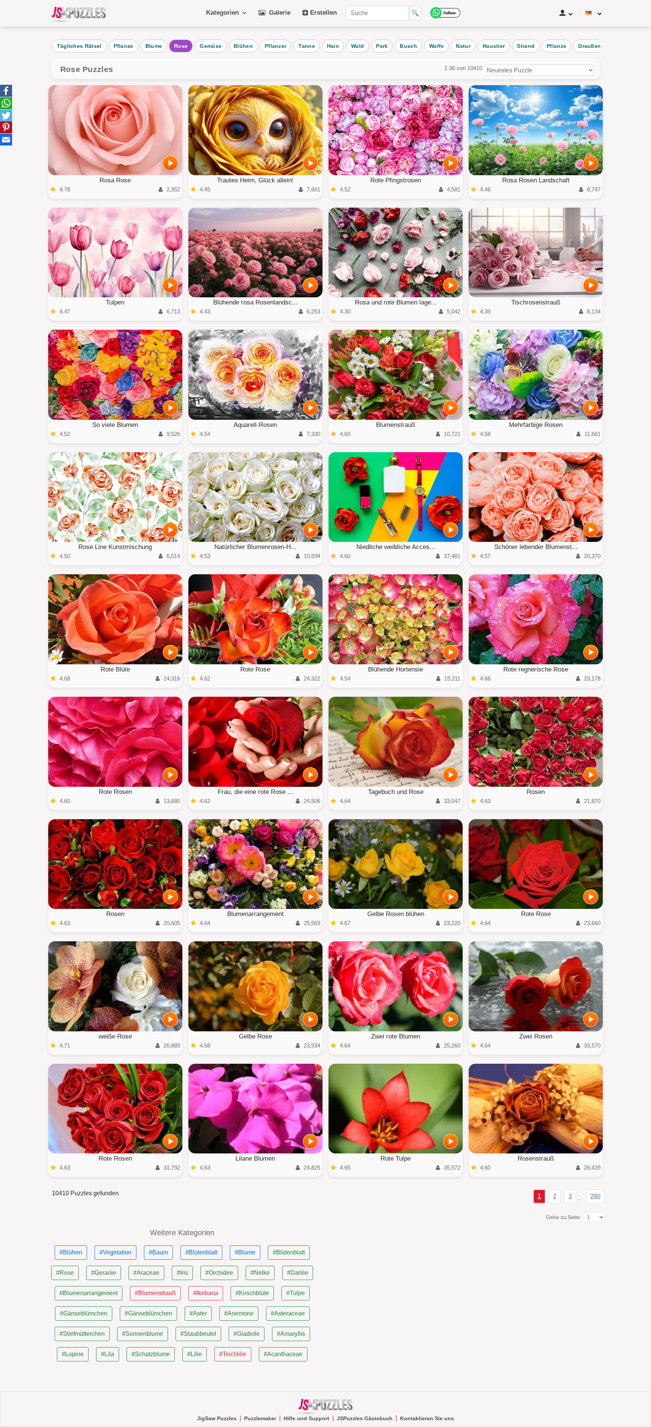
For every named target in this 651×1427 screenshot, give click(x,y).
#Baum (158, 1252)
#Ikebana (205, 1293)
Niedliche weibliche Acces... (395, 547)
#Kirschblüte (252, 1293)
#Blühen (71, 1252)
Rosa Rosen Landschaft (536, 180)
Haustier (494, 46)
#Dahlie (297, 1272)
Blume (153, 46)
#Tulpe (295, 1293)
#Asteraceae (288, 1313)
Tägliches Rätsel (79, 46)
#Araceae (146, 1272)
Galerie (277, 12)
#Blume (245, 1252)
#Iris (182, 1272)
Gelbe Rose (255, 1036)
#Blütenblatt (201, 1252)
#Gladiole (247, 1334)
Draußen (589, 46)
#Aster (198, 1313)
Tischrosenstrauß (535, 302)
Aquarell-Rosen (255, 424)
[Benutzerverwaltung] (566, 13)
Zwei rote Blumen (395, 1036)
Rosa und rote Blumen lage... (396, 302)
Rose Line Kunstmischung (115, 547)
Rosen (536, 791)
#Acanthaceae (283, 1354)
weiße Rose (115, 1036)
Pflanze (123, 46)
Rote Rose (255, 669)
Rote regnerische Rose (535, 669)
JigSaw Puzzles (217, 1418)
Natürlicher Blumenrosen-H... (255, 547)
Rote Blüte (115, 669)
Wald (357, 46)
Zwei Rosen (535, 1036)
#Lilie (194, 1354)
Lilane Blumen (255, 1158)
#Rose (65, 1272)
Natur (463, 46)
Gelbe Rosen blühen (395, 914)
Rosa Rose (115, 180)
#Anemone (239, 1313)
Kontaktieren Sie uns (427, 1418)
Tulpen (115, 302)
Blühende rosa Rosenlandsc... (255, 302)
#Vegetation (115, 1252)
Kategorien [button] (224, 12)
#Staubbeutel (198, 1334)
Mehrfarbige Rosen (535, 424)
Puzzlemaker (260, 1418)
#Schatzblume (150, 1354)
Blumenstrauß (395, 424)
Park (382, 46)
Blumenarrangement (255, 914)
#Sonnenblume (142, 1334)
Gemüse (211, 46)
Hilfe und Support (306, 1418)
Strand (526, 46)
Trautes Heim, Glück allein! (255, 180)
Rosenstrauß (536, 1158)
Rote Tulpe (396, 1158)
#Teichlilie (232, 1354)
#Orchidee (219, 1272)
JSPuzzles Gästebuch (365, 1418)
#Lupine (73, 1354)
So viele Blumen (115, 424)
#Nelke (260, 1272)
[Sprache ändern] (594, 13)
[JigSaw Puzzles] (78, 13)
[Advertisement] (468, 1281)
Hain (333, 46)
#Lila (107, 1354)
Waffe (436, 46)
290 (595, 1196)
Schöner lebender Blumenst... (536, 547)
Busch (408, 46)
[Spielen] (170, 163)
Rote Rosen (115, 791)
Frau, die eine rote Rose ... (255, 791)
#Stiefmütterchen (82, 1334)
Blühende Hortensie (395, 669)
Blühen (243, 46)
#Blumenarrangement (89, 1293)
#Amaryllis (291, 1334)
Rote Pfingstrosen (395, 180)
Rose (181, 46)
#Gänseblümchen (83, 1313)
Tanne (306, 46)
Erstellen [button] (322, 12)
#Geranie (103, 1272)
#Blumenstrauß (155, 1293)
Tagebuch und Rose (395, 791)
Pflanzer (275, 46)
